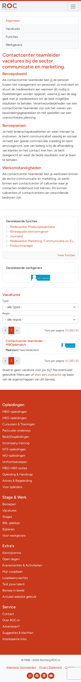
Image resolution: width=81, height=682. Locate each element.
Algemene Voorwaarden (21, 667)
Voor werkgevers (14, 535)
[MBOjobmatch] (40, 277)
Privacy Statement (50, 667)
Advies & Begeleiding (17, 480)
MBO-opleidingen (14, 412)
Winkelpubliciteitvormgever (29, 231)
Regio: (6, 313)
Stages (7, 517)
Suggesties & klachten (17, 633)
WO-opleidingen (13, 455)
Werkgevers (14, 45)
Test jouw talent (13, 584)
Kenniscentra (11, 553)
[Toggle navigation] (73, 6)
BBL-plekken (11, 523)
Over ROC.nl (10, 620)
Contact (8, 614)
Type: (5, 301)
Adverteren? (11, 626)
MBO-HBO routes (14, 468)
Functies (12, 37)
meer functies (66, 255)
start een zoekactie (48, 374)
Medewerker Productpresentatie (32, 227)
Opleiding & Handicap (17, 474)
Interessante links (14, 639)
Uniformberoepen (14, 462)
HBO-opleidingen (14, 418)
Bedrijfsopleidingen (15, 437)
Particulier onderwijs (16, 430)
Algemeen (13, 21)
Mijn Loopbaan (12, 571)
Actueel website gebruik (19, 597)
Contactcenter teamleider (25, 342)
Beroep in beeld (13, 590)
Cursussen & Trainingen (18, 424)
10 (66, 330)
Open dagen (10, 559)
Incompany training (15, 443)
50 (77, 330)
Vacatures (13, 29)
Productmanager (21, 246)
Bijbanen (8, 529)
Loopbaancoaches (15, 578)
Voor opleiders (12, 487)
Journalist (16, 236)
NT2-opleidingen (14, 449)
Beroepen (9, 504)
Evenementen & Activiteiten (22, 565)
